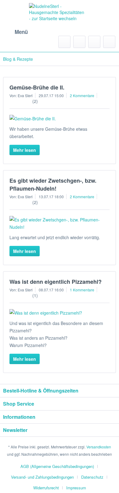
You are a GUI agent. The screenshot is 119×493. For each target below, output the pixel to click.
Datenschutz (92, 477)
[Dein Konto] (94, 42)
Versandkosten (98, 446)
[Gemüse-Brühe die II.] (59, 118)
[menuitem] (15, 32)
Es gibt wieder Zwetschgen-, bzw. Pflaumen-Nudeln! (52, 184)
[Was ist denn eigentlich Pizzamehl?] (59, 312)
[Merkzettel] (79, 42)
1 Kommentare (82, 289)
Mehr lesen (24, 150)
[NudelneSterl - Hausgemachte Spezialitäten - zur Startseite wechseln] (57, 20)
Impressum (76, 488)
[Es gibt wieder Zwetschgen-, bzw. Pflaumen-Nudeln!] (59, 223)
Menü (21, 31)
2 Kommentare (82, 95)
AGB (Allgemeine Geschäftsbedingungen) (57, 466)
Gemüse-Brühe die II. (36, 87)
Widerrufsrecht (46, 488)
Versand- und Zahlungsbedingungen (42, 477)
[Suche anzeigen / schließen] (64, 42)
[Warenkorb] (109, 42)
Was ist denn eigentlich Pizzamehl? (55, 282)
